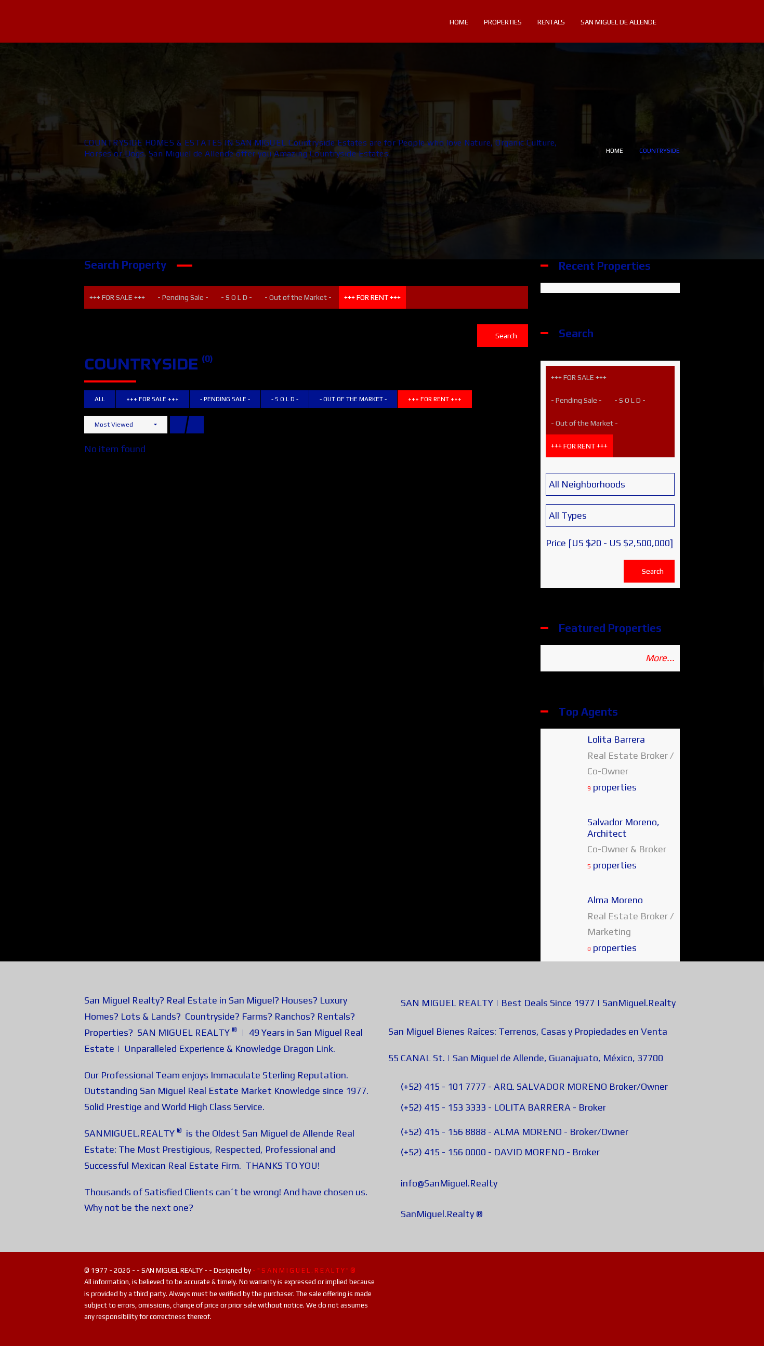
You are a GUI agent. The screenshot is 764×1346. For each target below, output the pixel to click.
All (100, 399)
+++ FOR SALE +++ (117, 297)
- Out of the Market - (298, 297)
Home (614, 150)
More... (660, 657)
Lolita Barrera (616, 739)
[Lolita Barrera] (564, 755)
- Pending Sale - (182, 297)
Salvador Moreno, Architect (623, 827)
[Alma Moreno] (564, 915)
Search (505, 336)
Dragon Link (308, 1048)
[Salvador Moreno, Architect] (564, 838)
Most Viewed (114, 424)
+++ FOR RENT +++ (372, 297)
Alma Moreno (615, 899)
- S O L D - (236, 297)
